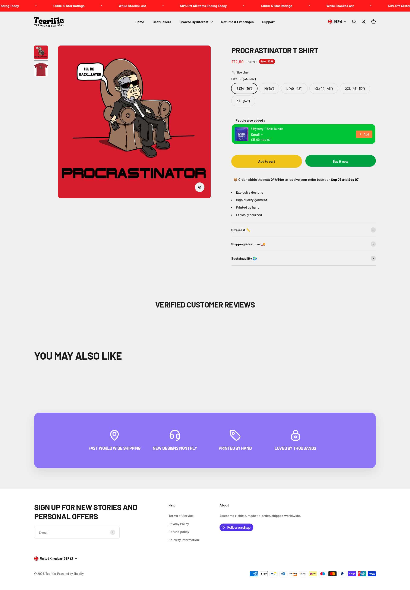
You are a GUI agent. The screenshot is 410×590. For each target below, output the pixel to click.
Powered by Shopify (70, 573)
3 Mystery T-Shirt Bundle (267, 129)
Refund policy (178, 532)
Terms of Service (181, 515)
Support (268, 22)
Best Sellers (162, 22)
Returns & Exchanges (237, 22)
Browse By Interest (194, 22)
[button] (240, 72)
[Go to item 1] (41, 53)
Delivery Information (183, 540)
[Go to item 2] (41, 70)
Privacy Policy (178, 524)
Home (139, 22)
